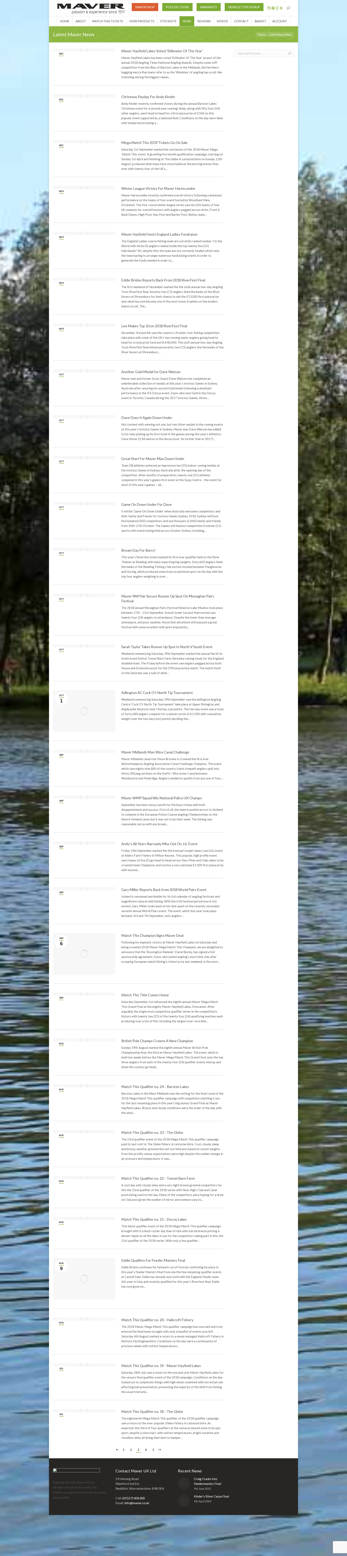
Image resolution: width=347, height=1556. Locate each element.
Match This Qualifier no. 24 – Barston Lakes (155, 1086)
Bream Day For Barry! (138, 550)
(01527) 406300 (133, 1498)
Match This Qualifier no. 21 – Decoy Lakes (154, 1219)
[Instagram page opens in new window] (281, 8)
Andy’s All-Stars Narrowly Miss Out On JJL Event (159, 844)
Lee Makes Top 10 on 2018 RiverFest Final (154, 326)
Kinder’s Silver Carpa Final (211, 1496)
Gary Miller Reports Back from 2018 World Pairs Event (163, 889)
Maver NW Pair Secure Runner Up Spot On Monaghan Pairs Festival (167, 598)
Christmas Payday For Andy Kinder (148, 96)
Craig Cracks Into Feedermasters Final (207, 1481)
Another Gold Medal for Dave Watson (151, 371)
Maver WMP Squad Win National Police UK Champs (161, 798)
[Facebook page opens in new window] (273, 8)
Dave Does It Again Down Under (146, 417)
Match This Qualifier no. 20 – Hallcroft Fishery (157, 1320)
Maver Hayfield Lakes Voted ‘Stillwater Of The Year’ (162, 51)
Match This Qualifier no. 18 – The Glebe (152, 1411)
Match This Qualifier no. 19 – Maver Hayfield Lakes (161, 1365)
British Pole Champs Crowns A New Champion (157, 1041)
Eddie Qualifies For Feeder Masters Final (153, 1260)
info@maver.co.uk (137, 1503)
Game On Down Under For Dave (146, 504)
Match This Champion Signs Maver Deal (152, 935)
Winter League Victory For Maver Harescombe (158, 188)
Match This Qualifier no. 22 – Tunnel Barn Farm (158, 1178)
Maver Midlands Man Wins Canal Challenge (155, 752)
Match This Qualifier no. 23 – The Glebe (152, 1132)
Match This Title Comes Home (145, 995)
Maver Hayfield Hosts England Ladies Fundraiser (159, 234)
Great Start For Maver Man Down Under (153, 458)
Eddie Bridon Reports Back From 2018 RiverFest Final (163, 280)
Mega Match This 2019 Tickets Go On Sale (154, 142)
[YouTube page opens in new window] (277, 8)
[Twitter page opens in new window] (269, 8)
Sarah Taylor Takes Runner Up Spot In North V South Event (166, 647)
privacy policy (61, 1497)
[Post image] (184, 1483)
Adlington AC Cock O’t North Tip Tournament (157, 692)
